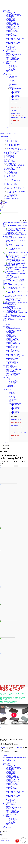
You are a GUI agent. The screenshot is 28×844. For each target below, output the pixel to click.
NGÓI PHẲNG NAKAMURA (14, 167)
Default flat (11, 87)
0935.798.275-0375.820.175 (17, 115)
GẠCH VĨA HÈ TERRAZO (13, 58)
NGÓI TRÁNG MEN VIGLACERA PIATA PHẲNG (16, 241)
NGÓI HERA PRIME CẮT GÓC (14, 233)
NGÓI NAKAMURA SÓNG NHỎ (15, 165)
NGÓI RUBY (7, 178)
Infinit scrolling (12, 83)
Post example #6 (16, 96)
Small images (12, 79)
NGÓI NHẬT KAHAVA (12, 23)
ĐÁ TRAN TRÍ (10, 55)
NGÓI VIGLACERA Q (12, 194)
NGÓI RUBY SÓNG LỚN (13, 180)
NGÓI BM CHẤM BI (9, 156)
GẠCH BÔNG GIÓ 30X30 (13, 144)
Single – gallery (12, 68)
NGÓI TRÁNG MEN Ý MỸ (13, 42)
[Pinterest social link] (5, 7)
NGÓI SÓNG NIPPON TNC (13, 310)
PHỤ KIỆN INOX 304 (11, 51)
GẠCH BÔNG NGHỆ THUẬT (14, 54)
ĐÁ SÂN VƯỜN (10, 53)
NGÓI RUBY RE (11, 179)
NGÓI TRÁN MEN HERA (10, 184)
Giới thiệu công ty (10, 72)
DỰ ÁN (8, 64)
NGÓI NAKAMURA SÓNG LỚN (15, 164)
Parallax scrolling (10, 70)
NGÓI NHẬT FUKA (11, 21)
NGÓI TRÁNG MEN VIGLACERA (15, 41)
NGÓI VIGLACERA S (12, 195)
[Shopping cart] (0, 211)
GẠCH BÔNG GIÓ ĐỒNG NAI (14, 276)
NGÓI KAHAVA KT (12, 174)
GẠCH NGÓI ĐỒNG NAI (10, 147)
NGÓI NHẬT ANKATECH (13, 14)
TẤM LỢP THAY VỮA (12, 47)
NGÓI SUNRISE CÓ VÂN (12, 299)
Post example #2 (16, 91)
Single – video (12, 69)
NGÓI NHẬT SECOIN (11, 30)
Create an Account (4, 840)
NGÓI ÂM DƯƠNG (9, 155)
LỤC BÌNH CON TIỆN (12, 59)
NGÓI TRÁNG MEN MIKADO (14, 39)
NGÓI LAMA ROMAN (12, 43)
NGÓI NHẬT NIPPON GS (12, 26)
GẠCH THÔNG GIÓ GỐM (10, 152)
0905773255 (6, 445)
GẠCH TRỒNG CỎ (11, 57)
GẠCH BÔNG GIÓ (11, 61)
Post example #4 (16, 93)
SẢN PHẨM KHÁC (11, 46)
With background (13, 84)
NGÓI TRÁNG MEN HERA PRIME (15, 38)
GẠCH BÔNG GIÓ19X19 (13, 145)
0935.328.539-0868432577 (16, 113)
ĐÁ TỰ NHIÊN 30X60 (12, 141)
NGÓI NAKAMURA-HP (10, 163)
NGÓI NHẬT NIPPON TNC (13, 29)
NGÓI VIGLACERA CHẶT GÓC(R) (15, 251)
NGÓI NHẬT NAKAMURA (13, 25)
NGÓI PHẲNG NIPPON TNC (13, 308)
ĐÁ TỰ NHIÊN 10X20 (12, 140)
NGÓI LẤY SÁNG (8, 160)
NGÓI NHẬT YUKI (11, 34)
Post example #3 (16, 92)
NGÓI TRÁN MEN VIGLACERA (12, 188)
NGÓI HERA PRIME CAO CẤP (15, 186)
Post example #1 (16, 89)
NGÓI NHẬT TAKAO (11, 33)
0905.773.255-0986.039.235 (16, 419)
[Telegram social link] (8, 7)
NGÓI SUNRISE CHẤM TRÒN (14, 298)
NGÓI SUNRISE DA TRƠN (13, 300)
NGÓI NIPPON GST (11, 306)
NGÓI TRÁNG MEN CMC (13, 37)
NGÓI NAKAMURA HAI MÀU (16, 261)
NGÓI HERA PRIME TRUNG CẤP (16, 187)
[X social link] (3, 7)
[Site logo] (8, 133)
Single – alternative (13, 66)
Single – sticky (12, 65)
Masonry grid (12, 81)
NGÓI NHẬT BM (10, 16)
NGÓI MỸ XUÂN (10, 12)
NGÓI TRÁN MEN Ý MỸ (10, 196)
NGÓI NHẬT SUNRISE (12, 31)
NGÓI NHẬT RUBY (11, 27)
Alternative (11, 77)
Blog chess (11, 80)
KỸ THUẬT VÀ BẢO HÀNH (18, 117)
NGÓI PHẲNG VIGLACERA (14, 190)
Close (1, 832)
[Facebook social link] (1, 7)
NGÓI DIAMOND (10, 294)
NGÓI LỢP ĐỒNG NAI (13, 151)
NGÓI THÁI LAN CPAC (12, 35)
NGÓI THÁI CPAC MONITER (11, 182)
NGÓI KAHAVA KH (12, 172)
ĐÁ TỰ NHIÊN (8, 139)
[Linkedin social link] (7, 7)
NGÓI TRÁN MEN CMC (10, 183)
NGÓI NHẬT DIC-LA (9, 170)
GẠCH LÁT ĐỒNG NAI (13, 148)
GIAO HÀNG (14, 110)
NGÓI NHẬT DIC (10, 18)
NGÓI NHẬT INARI (11, 22)
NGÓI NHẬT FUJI (10, 19)
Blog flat (11, 85)
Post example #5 (16, 95)
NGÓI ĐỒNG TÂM (9, 157)
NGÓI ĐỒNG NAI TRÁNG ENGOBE (16, 149)
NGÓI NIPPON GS (11, 304)
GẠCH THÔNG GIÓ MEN (10, 153)
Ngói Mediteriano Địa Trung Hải (14, 15)
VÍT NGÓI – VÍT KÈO (11, 49)
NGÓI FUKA (7, 159)
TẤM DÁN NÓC (10, 45)
